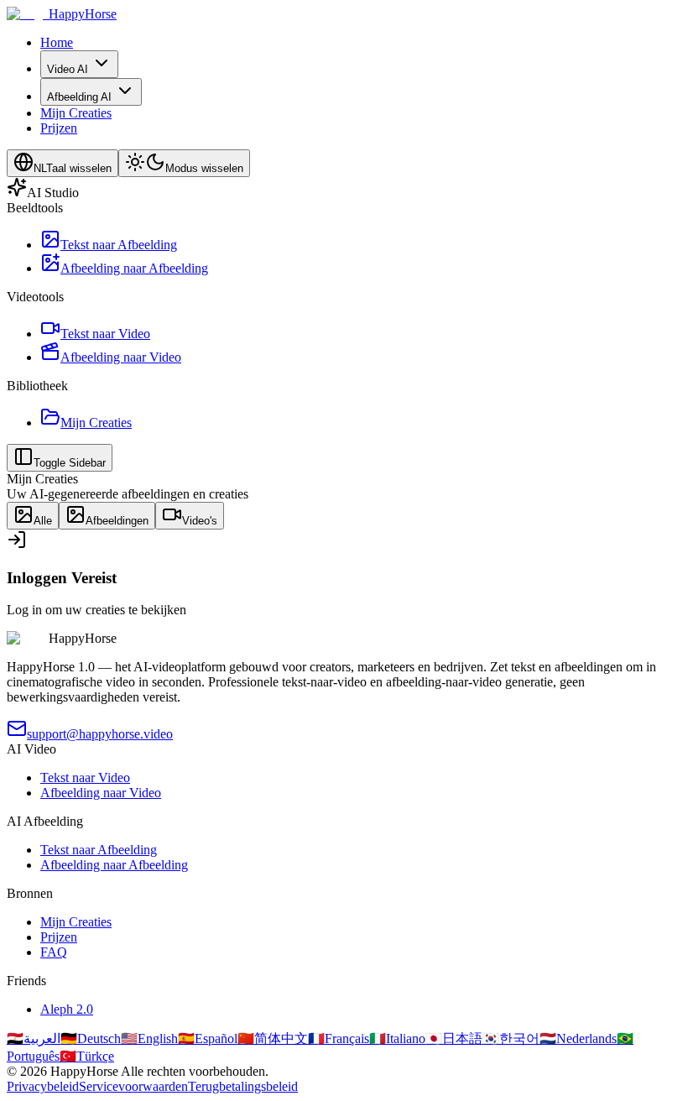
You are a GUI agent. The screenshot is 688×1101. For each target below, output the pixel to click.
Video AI (67, 69)
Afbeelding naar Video (100, 792)
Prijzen (58, 128)
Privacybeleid (43, 1086)
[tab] (33, 516)
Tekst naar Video (85, 777)
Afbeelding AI (79, 97)
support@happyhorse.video (100, 734)
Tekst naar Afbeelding (98, 850)
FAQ (53, 952)
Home (56, 42)
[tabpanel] (344, 574)
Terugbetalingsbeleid (243, 1086)
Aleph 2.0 (66, 1009)
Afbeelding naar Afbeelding (114, 865)
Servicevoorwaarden (133, 1086)
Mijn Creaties (76, 113)
